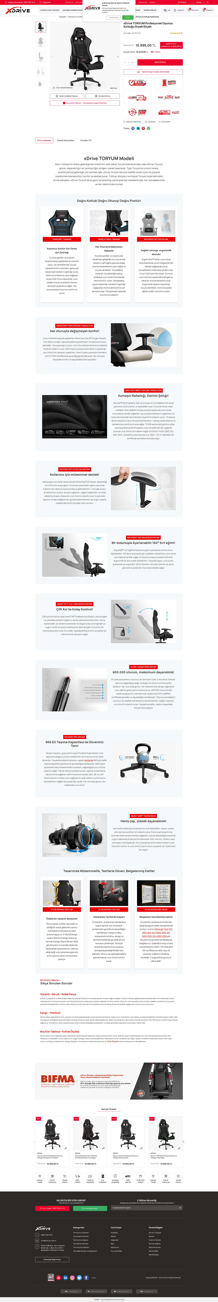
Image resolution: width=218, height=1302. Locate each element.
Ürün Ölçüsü (112, 1041)
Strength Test (161, 929)
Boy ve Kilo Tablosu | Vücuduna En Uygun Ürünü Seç (86, 103)
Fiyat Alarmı (166, 122)
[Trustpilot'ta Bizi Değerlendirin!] (93, 1277)
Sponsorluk (143, 2)
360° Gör (113, 88)
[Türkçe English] (200, 2)
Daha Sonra (113, 17)
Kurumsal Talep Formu (52, 1259)
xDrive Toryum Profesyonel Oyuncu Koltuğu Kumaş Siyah (125, 1157)
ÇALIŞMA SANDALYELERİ (73, 10)
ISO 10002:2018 (159, 932)
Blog (112, 1244)
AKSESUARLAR (150, 10)
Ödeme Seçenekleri (65, 140)
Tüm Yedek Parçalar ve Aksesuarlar (85, 1251)
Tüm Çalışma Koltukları (81, 1236)
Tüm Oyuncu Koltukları (81, 1233)
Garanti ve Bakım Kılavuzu (68, 96)
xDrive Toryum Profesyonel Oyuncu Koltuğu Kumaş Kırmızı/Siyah (50, 1157)
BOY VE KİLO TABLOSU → (50, 980)
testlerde (88, 760)
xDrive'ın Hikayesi (155, 1233)
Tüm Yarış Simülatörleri (81, 1247)
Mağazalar (47, 2)
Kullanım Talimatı (155, 1240)
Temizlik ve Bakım (155, 1244)
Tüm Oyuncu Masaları (80, 1240)
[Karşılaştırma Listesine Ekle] (65, 1148)
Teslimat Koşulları (155, 1247)
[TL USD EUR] (211, 2)
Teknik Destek (153, 1251)
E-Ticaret (102, 1299)
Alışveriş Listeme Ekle (133, 122)
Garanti (151, 1236)
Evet (128, 17)
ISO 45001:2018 (160, 936)
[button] (51, 56)
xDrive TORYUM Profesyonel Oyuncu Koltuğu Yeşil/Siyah (164, 1157)
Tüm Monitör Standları (81, 1244)
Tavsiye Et (151, 122)
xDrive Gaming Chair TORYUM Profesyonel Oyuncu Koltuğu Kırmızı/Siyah (86, 1157)
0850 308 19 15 (54, 1208)
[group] (85, 57)
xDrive (39, 1153)
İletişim (152, 2)
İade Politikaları (154, 1255)
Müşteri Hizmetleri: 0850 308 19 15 (21, 2)
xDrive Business (81, 2)
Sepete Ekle (160, 62)
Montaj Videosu (104, 96)
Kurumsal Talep (116, 1251)
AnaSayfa (114, 1233)
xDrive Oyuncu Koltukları (76, 17)
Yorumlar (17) (86, 140)
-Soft (96, 1299)
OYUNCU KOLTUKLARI (49, 10)
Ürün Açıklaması (44, 140)
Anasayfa (69, 2)
